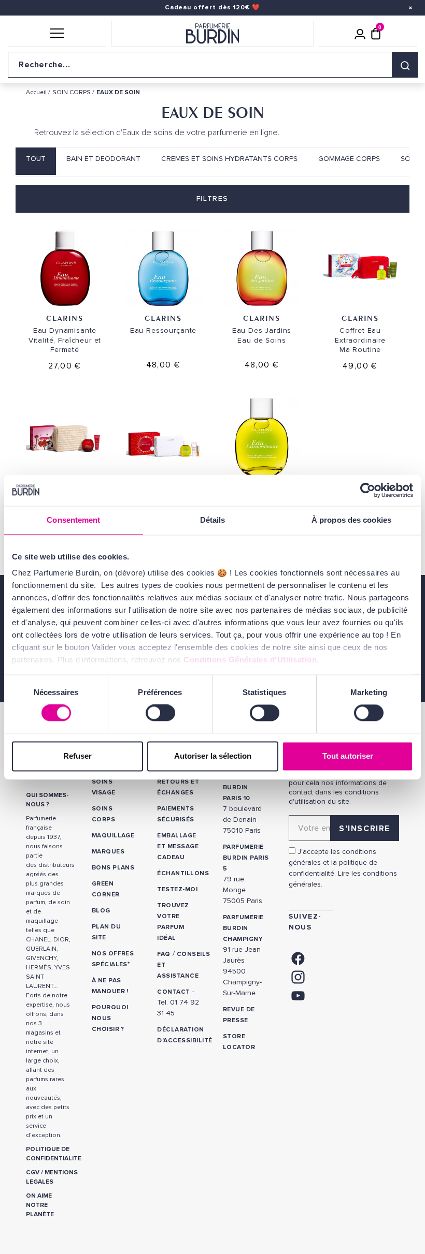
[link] (298, 957)
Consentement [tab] (73, 519)
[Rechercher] (405, 65)
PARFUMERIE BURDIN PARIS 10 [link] (243, 787)
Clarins (64, 318)
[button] (57, 34)
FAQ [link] (163, 954)
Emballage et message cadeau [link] (178, 846)
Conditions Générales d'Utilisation (250, 659)
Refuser (77, 755)
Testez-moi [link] (177, 889)
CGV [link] (32, 1172)
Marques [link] (108, 851)
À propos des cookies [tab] (351, 519)
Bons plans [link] (113, 868)
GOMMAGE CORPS (349, 158)
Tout (36, 158)
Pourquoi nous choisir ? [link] (110, 1018)
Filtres (212, 198)
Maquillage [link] (113, 835)
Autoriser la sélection (212, 755)
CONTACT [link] (173, 992)
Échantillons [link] (183, 873)
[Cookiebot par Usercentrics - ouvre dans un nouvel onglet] (367, 490)
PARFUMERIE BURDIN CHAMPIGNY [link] (243, 928)
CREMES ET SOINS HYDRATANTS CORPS (229, 158)
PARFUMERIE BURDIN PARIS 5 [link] (246, 858)
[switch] (160, 713)
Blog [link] (101, 910)
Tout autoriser (347, 755)
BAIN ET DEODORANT (103, 158)
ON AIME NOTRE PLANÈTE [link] (40, 1205)
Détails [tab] (212, 519)
